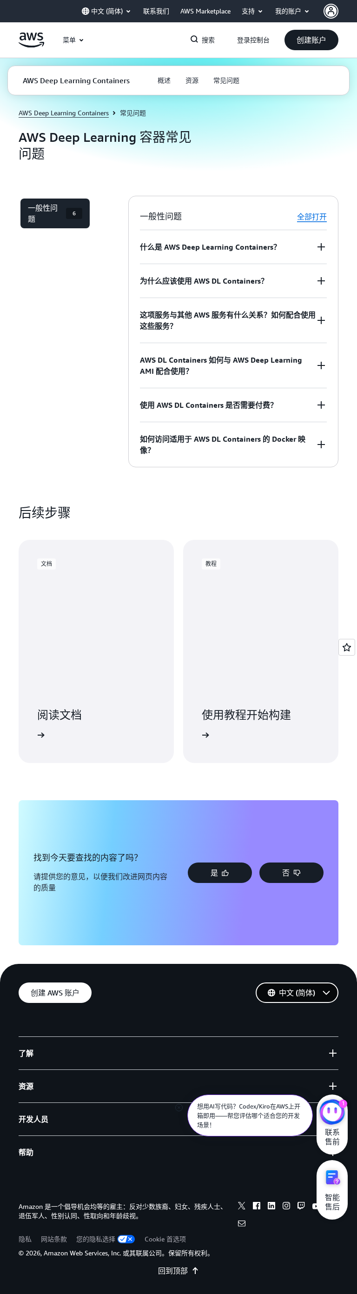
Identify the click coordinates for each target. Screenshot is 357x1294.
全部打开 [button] (312, 216)
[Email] (241, 1225)
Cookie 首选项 (165, 1239)
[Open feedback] (346, 647)
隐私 (25, 1239)
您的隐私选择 (95, 1239)
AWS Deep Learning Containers (64, 113)
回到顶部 (173, 1270)
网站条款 (54, 1239)
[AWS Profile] (331, 11)
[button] (311, 40)
